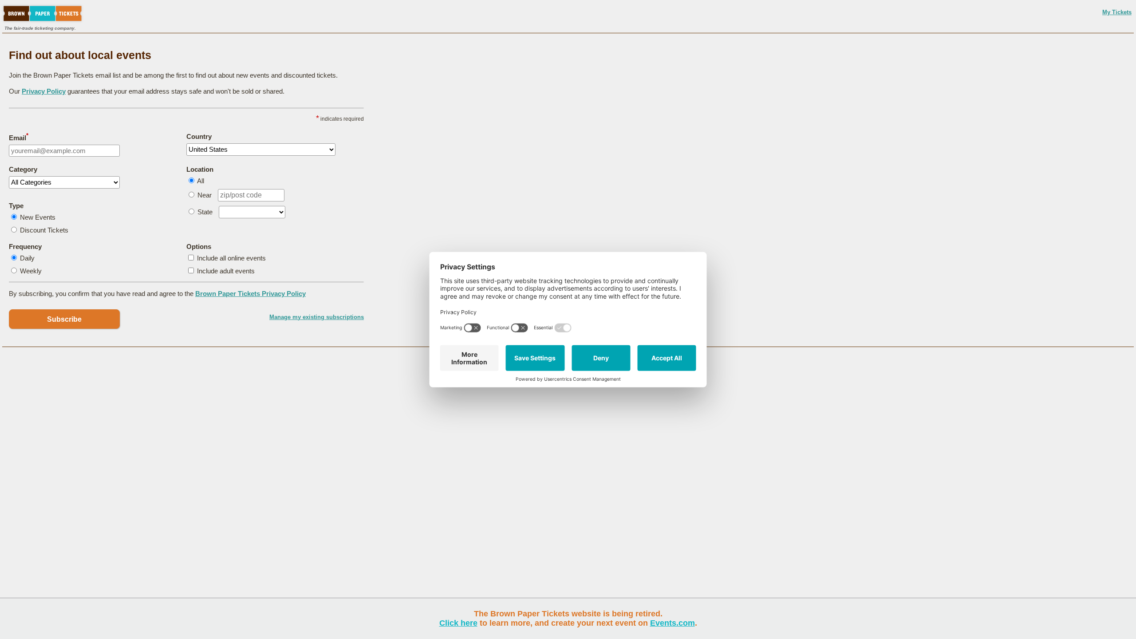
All (200, 181)
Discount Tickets (44, 230)
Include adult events (226, 271)
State (205, 212)
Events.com (672, 623)
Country (199, 136)
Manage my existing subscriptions (316, 317)
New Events (37, 217)
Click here (458, 623)
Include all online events (231, 258)
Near (204, 195)
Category (23, 169)
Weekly (31, 271)
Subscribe (64, 319)
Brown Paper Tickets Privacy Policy (250, 293)
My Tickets (1117, 12)
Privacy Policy (44, 91)
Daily (27, 258)
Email (18, 137)
